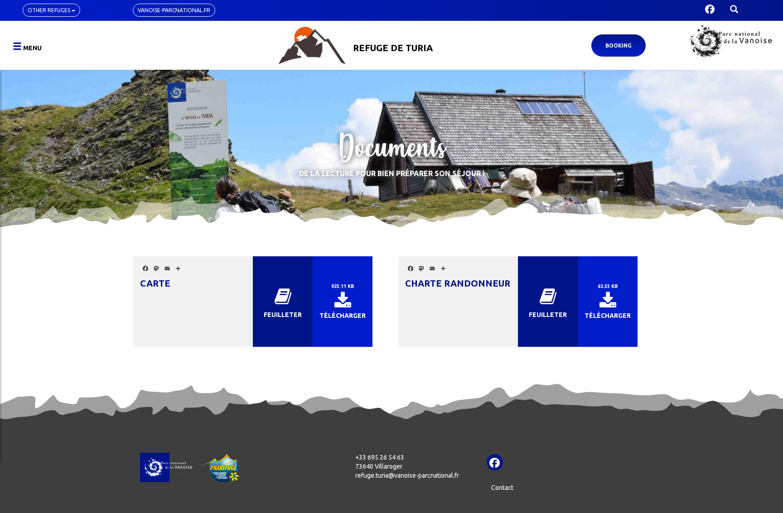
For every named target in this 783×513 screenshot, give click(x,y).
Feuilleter (283, 314)
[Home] (312, 44)
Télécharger (342, 315)
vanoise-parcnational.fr (174, 10)
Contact (502, 487)
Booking (618, 45)
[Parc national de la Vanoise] (731, 41)
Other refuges (50, 10)
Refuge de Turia (393, 48)
